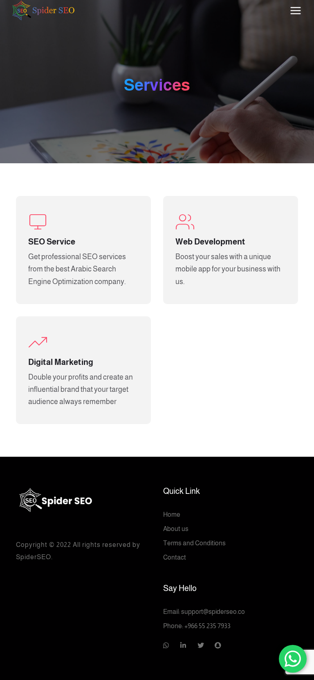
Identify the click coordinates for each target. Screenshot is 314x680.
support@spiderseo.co (213, 611)
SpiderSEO (33, 556)
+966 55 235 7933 (207, 625)
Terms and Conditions (194, 543)
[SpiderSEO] (83, 498)
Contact (174, 557)
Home (171, 514)
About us (175, 528)
